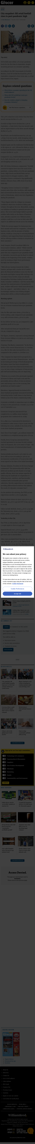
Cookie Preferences (17, 589)
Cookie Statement (17, 583)
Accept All (17, 594)
